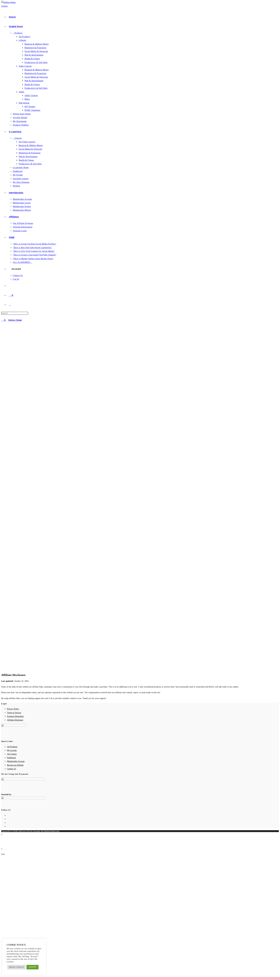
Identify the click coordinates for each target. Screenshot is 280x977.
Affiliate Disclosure (15, 720)
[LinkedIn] (8, 826)
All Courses (12, 754)
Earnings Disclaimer (15, 716)
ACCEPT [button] (32, 967)
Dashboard (11, 758)
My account (12, 750)
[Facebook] (8, 819)
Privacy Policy (13, 709)
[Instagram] (8, 823)
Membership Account (15, 761)
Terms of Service (14, 713)
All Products (12, 747)
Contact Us (11, 769)
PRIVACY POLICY (16, 967)
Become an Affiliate (15, 765)
